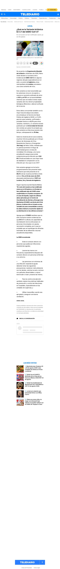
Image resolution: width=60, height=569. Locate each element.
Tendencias (52, 18)
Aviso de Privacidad (27, 567)
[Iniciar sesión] (58, 14)
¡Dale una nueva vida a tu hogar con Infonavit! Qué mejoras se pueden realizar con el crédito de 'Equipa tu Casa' (34, 402)
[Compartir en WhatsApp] (18, 63)
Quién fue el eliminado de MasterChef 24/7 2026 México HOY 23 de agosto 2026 (34, 384)
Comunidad (13, 18)
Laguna (35, 9)
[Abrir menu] (1, 14)
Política (27, 18)
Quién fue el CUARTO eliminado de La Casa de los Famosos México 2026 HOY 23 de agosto (34, 377)
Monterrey (16, 9)
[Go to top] (42, 562)
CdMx (9, 9)
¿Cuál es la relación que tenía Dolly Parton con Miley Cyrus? (33, 392)
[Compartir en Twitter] (24, 63)
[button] (41, 63)
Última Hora (4, 18)
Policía (20, 18)
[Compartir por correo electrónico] (30, 63)
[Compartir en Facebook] (21, 63)
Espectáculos (43, 18)
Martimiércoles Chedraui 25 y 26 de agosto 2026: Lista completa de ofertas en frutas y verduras (34, 368)
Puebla (41, 9)
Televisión (34, 18)
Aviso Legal (37, 567)
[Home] (30, 14)
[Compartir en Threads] (27, 63)
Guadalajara (26, 9)
